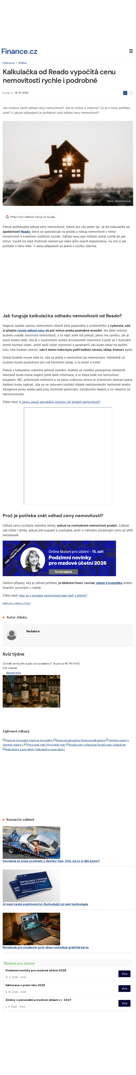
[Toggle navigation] (131, 51)
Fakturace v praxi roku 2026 (25, 985)
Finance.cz (9, 62)
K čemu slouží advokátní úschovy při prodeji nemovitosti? (59, 402)
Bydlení (23, 62)
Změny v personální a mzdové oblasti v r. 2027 (38, 1000)
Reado (25, 231)
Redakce (8, 92)
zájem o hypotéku (109, 583)
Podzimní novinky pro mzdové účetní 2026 (35, 970)
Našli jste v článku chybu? (17, 603)
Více (124, 974)
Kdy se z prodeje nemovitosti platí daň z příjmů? (53, 595)
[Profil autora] (11, 634)
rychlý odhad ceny (31, 330)
